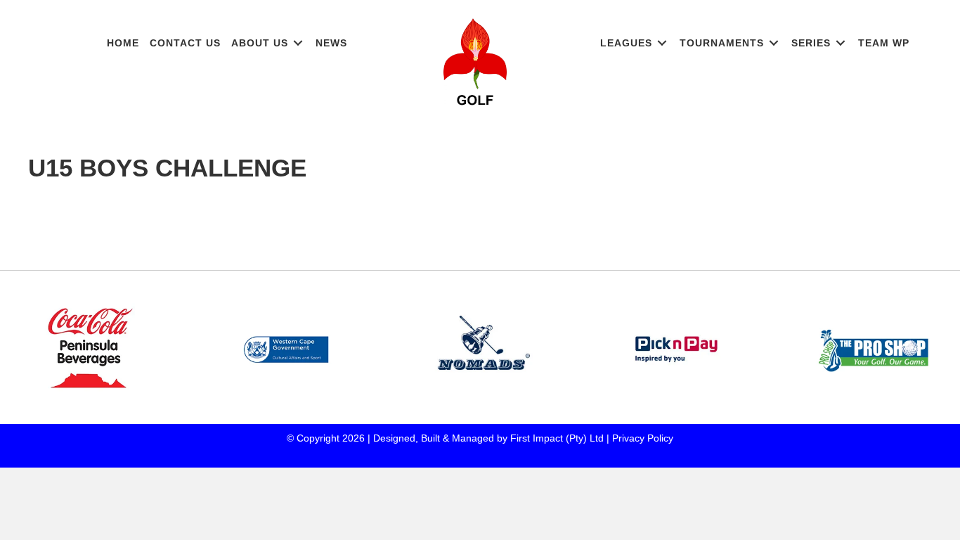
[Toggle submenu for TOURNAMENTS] (773, 43)
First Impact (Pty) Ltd (557, 438)
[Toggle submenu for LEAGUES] (662, 43)
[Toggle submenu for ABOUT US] (298, 43)
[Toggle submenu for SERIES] (840, 43)
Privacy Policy (642, 438)
